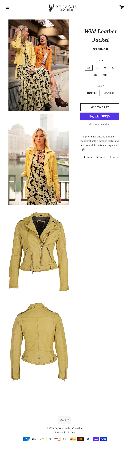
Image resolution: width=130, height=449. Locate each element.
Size (101, 60)
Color (101, 85)
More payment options (100, 124)
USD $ (62, 419)
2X (105, 75)
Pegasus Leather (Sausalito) (69, 428)
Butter (92, 93)
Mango (109, 93)
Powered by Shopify (65, 432)
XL (96, 75)
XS (89, 67)
